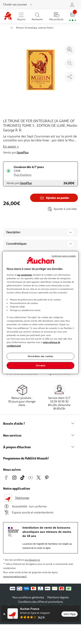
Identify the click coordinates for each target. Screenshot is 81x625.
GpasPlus (22, 152)
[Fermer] (4, 614)
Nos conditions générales (28, 597)
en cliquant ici (32, 560)
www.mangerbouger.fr (15, 576)
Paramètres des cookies (40, 356)
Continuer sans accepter (64, 256)
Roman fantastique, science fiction (34, 27)
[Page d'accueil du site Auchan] (8, 16)
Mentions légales (58, 597)
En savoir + (11, 146)
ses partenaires (24, 274)
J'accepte (40, 365)
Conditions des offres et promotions (40, 602)
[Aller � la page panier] (72, 16)
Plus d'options (22, 175)
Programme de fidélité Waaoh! (26, 458)
